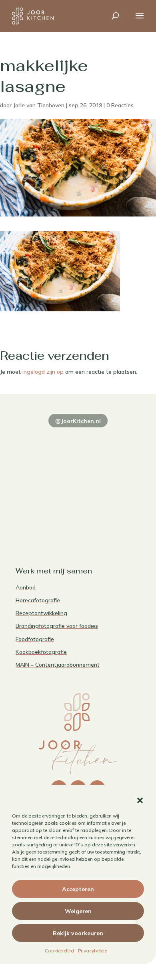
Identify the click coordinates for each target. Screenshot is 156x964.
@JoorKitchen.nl (78, 421)
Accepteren (78, 889)
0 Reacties (120, 105)
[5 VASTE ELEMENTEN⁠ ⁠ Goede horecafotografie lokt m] (46, 517)
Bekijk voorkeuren (78, 933)
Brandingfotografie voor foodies (57, 625)
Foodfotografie (35, 639)
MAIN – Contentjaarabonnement (58, 664)
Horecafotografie (38, 600)
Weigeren (78, 911)
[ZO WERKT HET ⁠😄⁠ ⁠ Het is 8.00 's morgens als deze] (46, 479)
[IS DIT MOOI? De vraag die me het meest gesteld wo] (46, 441)
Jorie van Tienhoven (38, 105)
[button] (140, 800)
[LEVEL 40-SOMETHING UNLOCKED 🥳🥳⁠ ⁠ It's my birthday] (110, 441)
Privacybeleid (93, 951)
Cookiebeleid (59, 951)
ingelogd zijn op (43, 371)
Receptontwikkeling (41, 613)
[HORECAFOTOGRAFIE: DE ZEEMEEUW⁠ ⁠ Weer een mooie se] (110, 479)
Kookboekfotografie (41, 651)
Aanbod (26, 587)
